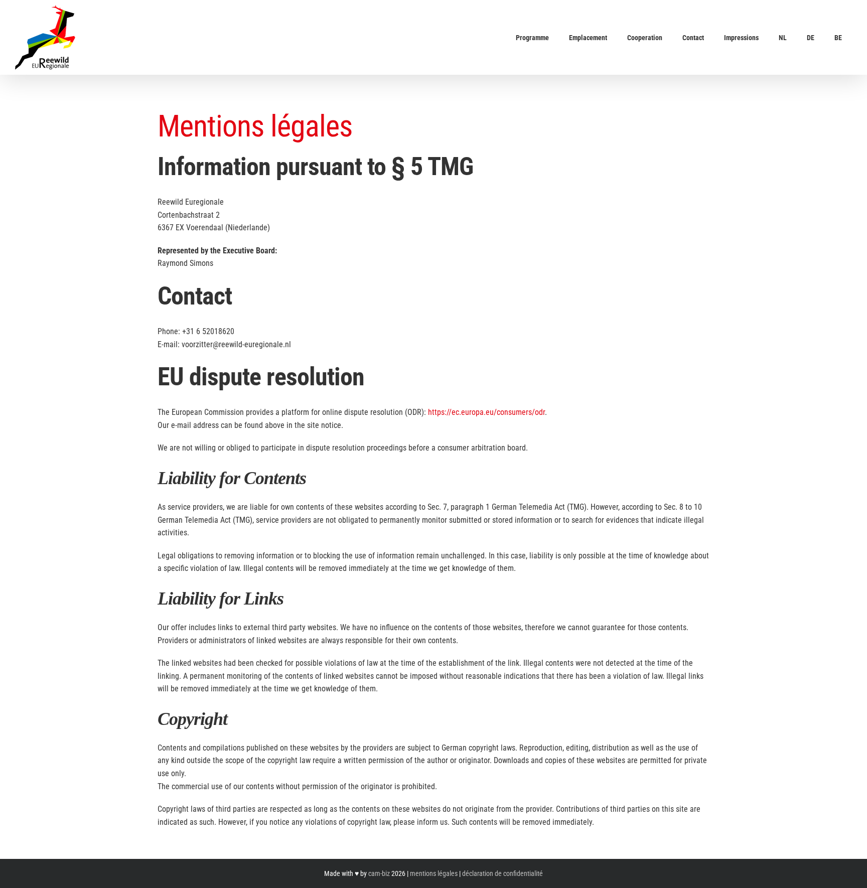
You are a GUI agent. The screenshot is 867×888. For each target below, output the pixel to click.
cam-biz (379, 873)
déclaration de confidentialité (502, 873)
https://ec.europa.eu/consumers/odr (486, 412)
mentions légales (434, 873)
